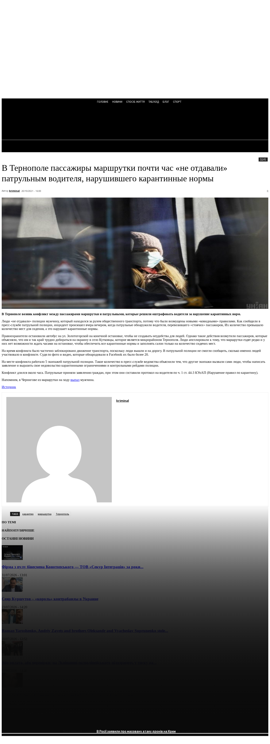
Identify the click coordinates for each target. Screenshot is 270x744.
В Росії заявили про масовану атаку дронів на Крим (136, 731)
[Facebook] (9, 722)
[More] (69, 721)
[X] (24, 722)
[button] (114, 123)
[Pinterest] (39, 722)
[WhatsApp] (54, 722)
